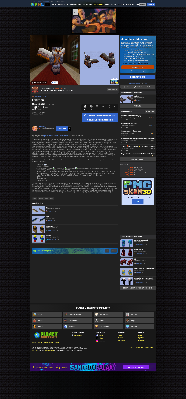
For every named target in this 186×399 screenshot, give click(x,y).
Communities (124, 118)
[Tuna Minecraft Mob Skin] (38, 220)
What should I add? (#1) (129, 123)
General (132, 148)
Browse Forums (137, 159)
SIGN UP (151, 4)
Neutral (41, 198)
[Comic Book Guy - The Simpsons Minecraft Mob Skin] (126, 272)
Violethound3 (51, 230)
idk (135, 259)
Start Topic (150, 111)
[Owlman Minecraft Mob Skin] (126, 99)
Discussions (124, 148)
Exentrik (138, 272)
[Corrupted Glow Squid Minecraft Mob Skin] (126, 243)
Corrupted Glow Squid (141, 240)
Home (34, 1)
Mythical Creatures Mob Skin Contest (57, 90)
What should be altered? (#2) (131, 116)
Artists (132, 133)
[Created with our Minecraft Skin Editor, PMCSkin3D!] (114, 83)
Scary (51, 198)
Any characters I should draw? (131, 131)
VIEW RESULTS (112, 89)
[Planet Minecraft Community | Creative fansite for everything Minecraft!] (45, 335)
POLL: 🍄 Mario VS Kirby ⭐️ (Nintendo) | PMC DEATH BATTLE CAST (138, 146)
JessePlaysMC (140, 244)
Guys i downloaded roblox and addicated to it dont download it (138, 154)
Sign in (114, 251)
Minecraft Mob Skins (43, 1)
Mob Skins (37, 97)
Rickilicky (42, 127)
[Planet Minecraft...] (46, 4)
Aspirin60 (50, 211)
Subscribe (62, 129)
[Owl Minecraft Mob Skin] (38, 210)
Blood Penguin (138, 249)
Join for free (137, 67)
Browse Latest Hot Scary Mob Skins (137, 288)
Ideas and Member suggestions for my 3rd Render (138, 139)
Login (143, 71)
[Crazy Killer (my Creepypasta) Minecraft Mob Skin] (126, 281)
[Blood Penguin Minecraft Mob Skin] (126, 253)
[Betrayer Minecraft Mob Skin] (38, 239)
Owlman (136, 96)
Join (107, 251)
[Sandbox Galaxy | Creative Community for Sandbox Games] (93, 367)
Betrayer (48, 235)
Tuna (47, 216)
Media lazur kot (52, 239)
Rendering (133, 140)
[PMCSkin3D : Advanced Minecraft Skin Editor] (138, 204)
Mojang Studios (49, 350)
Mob (34, 198)
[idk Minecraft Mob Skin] (126, 262)
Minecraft (34, 350)
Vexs (44, 97)
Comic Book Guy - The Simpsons (144, 268)
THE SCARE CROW (52, 226)
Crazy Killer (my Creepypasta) (143, 278)
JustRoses (139, 263)
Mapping (132, 118)
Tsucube (50, 220)
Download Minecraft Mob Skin (101, 120)
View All (137, 106)
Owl (46, 198)
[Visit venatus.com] (112, 30)
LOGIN (142, 4)
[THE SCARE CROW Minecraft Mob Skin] (38, 229)
